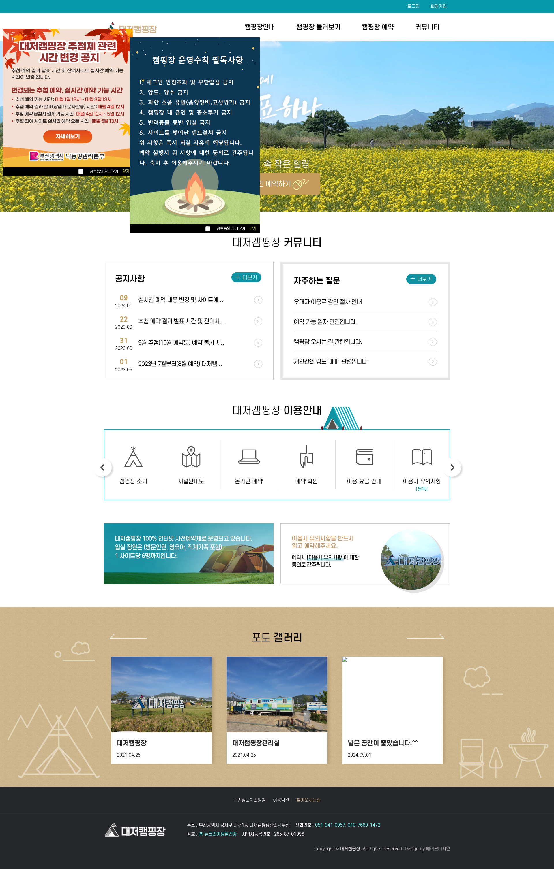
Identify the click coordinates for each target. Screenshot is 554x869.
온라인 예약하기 (268, 183)
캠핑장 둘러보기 (318, 27)
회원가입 (439, 6)
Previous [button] (102, 467)
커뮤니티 (427, 27)
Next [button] (451, 467)
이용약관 (281, 800)
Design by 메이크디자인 (427, 848)
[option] (133, 465)
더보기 (249, 277)
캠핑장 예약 (378, 27)
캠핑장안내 (260, 27)
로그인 (413, 6)
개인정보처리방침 (249, 800)
